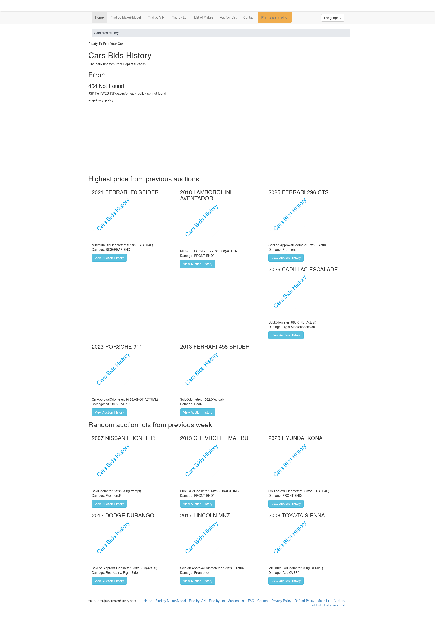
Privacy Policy (281, 600)
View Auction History (109, 258)
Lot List (315, 605)
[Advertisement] (217, 138)
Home (99, 17)
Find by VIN (156, 17)
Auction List (228, 17)
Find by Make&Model (126, 17)
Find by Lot (179, 17)
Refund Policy (304, 600)
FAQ (251, 600)
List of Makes (203, 17)
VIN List (340, 600)
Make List (324, 600)
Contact (248, 17)
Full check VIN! (274, 17)
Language (332, 17)
